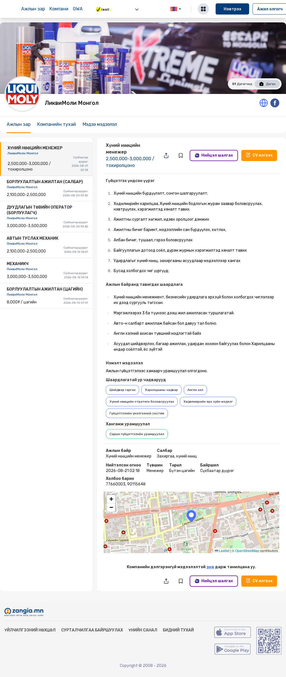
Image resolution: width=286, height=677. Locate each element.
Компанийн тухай (56, 124)
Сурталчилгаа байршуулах (92, 630)
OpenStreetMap (247, 550)
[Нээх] (137, 9)
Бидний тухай (178, 630)
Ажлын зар (33, 8)
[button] (191, 516)
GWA (78, 8)
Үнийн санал (142, 630)
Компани (58, 8)
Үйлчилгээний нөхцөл (30, 630)
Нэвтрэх (232, 9)
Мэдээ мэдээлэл (100, 124)
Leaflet (223, 550)
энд (210, 567)
